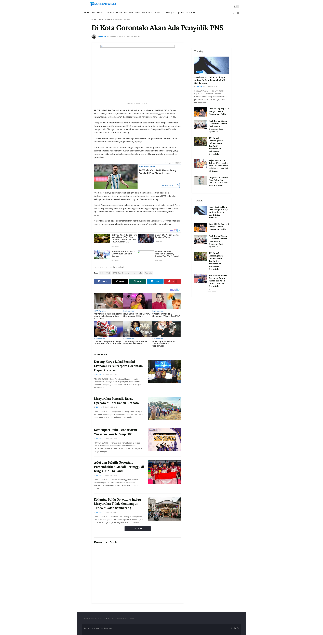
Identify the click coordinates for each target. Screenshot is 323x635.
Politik (157, 12)
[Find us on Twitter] (238, 628)
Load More (137, 528)
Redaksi (111, 618)
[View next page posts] (214, 290)
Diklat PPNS (105, 273)
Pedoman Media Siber (125, 618)
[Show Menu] (238, 13)
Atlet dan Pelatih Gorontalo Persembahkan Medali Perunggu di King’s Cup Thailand (119, 467)
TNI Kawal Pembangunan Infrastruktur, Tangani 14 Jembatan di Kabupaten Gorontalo (216, 146)
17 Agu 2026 (108, 407)
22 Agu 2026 (208, 86)
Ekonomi (146, 12)
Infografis (190, 12)
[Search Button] (233, 12)
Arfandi (102, 36)
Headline (96, 12)
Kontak (102, 618)
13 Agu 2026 (108, 438)
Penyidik (148, 273)
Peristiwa (133, 12)
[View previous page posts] (209, 290)
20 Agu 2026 (108, 374)
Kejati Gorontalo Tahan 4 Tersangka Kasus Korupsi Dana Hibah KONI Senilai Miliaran (218, 165)
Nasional (120, 12)
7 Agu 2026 (108, 512)
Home (86, 12)
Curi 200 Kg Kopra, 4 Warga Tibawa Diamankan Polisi (219, 111)
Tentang (94, 618)
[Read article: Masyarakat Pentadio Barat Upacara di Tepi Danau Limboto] (164, 408)
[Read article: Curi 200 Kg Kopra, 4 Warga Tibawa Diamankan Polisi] (200, 111)
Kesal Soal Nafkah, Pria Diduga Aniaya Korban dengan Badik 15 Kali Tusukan (209, 80)
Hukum (199, 72)
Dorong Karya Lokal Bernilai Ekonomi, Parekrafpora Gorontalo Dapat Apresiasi (118, 366)
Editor (99, 374)
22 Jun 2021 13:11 (116, 36)
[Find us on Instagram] (235, 628)
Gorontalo (109, 20)
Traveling (167, 12)
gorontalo (138, 273)
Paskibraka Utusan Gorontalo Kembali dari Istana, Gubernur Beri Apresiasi (218, 126)
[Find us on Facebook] (231, 628)
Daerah (108, 12)
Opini (179, 12)
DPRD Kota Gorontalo (122, 20)
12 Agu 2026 (108, 475)
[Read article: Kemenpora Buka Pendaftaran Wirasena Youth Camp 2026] (164, 439)
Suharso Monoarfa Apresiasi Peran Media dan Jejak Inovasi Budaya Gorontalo (218, 280)
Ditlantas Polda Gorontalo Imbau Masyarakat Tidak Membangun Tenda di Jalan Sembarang (117, 504)
